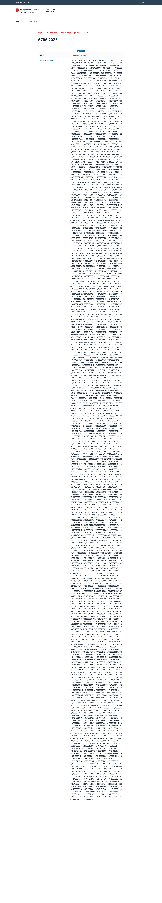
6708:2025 (81, 51)
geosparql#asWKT (47, 60)
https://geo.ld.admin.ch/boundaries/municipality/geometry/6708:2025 (63, 33)
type (43, 55)
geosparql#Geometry (78, 55)
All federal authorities (22, 2)
